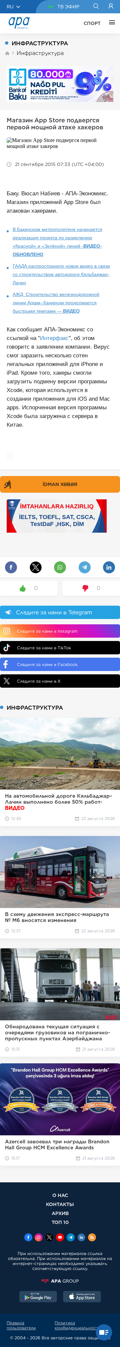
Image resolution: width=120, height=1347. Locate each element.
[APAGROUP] (60, 1281)
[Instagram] (39, 1238)
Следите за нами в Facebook (47, 664)
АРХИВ (60, 1213)
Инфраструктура (40, 53)
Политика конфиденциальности (78, 1325)
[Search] (96, 6)
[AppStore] (82, 1297)
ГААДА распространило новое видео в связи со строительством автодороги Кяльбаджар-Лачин (61, 274)
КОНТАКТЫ (60, 1204)
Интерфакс (54, 338)
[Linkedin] (81, 1238)
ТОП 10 (60, 1222)
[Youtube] (60, 1238)
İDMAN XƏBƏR (60, 484)
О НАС (60, 1195)
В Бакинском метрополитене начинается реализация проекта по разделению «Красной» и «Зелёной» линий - (57, 242)
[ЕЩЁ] (110, 23)
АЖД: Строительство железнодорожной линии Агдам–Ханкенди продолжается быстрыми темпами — (56, 303)
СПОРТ (92, 23)
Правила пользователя (21, 1325)
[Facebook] (28, 1238)
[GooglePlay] (38, 1297)
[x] (49, 1238)
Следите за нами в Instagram (47, 631)
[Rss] (92, 1238)
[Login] (110, 6)
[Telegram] (71, 1238)
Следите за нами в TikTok (44, 647)
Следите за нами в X (39, 681)
